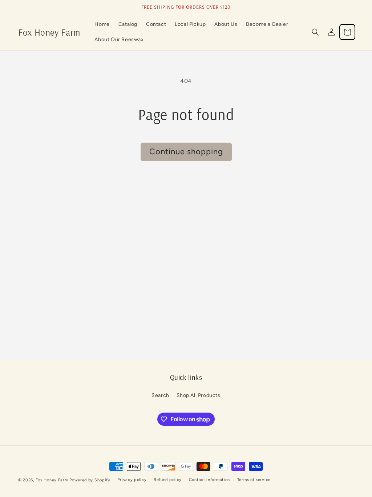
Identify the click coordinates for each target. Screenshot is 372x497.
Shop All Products (199, 395)
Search (160, 395)
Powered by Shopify (89, 480)
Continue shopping (186, 151)
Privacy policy (131, 479)
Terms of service (254, 479)
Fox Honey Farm (52, 480)
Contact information (209, 479)
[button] (315, 32)
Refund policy (168, 479)
